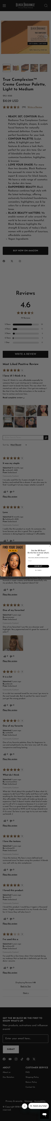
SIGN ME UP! (38, 566)
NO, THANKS (38, 570)
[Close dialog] (49, 546)
